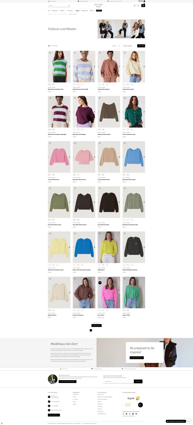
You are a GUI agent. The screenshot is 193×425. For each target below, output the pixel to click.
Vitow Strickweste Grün (129, 134)
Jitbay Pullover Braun (103, 89)
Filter (140, 46)
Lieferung (100, 409)
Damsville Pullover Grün (54, 224)
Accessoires (70, 10)
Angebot (98, 10)
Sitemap (99, 401)
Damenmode (54, 10)
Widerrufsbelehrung (102, 413)
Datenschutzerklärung (102, 399)
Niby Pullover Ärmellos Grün (55, 89)
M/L (53, 84)
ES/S (49, 84)
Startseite (50, 14)
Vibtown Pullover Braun (104, 134)
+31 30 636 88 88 (54, 405)
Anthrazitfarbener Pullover (130, 270)
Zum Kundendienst (54, 415)
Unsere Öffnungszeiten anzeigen (67, 381)
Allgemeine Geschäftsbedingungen (105, 397)
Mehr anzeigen (96, 325)
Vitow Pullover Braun (103, 224)
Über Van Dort (101, 394)
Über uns (92, 10)
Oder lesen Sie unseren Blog (128, 416)
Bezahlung (100, 406)
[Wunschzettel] (138, 5)
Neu (49, 10)
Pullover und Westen (73, 14)
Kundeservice (85, 10)
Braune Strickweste (78, 315)
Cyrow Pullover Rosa (53, 179)
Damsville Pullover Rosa (79, 179)
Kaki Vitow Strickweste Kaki (130, 224)
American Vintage (62, 14)
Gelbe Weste (101, 270)
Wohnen (62, 10)
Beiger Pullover (52, 315)
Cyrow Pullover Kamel (104, 179)
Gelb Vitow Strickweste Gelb (55, 270)
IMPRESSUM (100, 404)
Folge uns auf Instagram (137, 357)
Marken (77, 10)
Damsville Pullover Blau (129, 179)
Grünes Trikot (126, 315)
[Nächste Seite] (101, 330)
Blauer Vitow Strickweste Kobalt (82, 270)
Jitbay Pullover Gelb (128, 89)
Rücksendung (100, 411)
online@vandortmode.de (56, 410)
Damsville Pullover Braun (80, 224)
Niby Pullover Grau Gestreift (80, 89)
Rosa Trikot (101, 315)
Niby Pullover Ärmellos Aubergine (57, 134)
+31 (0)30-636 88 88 (55, 401)
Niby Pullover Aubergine (79, 134)
